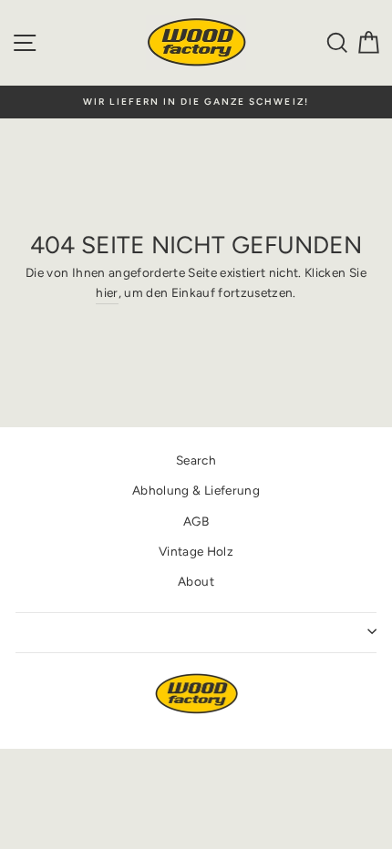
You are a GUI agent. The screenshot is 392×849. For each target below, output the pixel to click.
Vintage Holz (196, 551)
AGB (196, 521)
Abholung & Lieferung (196, 490)
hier (107, 292)
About (196, 581)
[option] (196, 102)
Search (196, 460)
